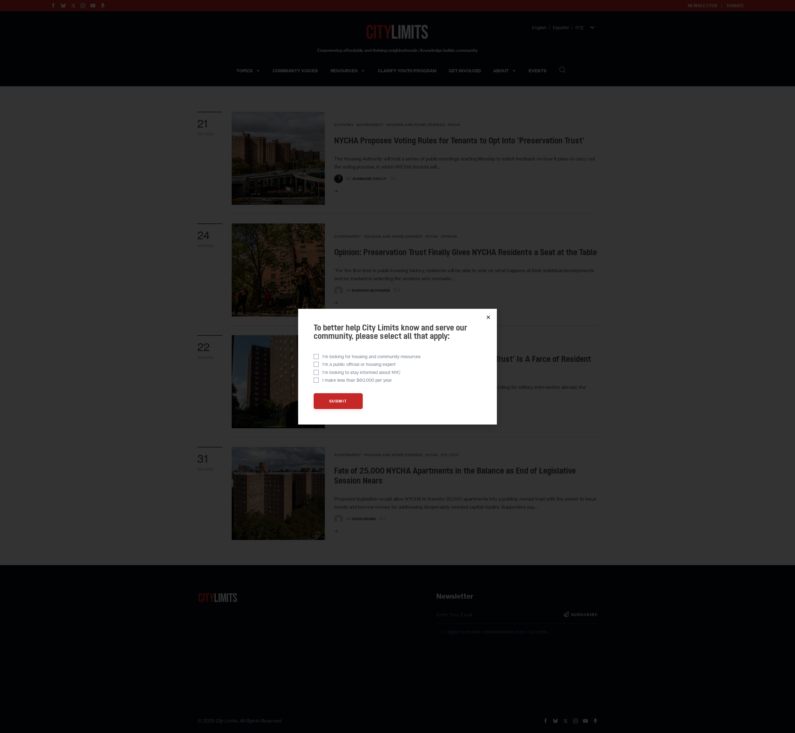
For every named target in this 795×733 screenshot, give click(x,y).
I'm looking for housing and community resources (371, 356)
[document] (397, 366)
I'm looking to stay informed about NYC (361, 372)
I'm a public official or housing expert (359, 364)
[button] (488, 317)
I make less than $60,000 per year (357, 380)
